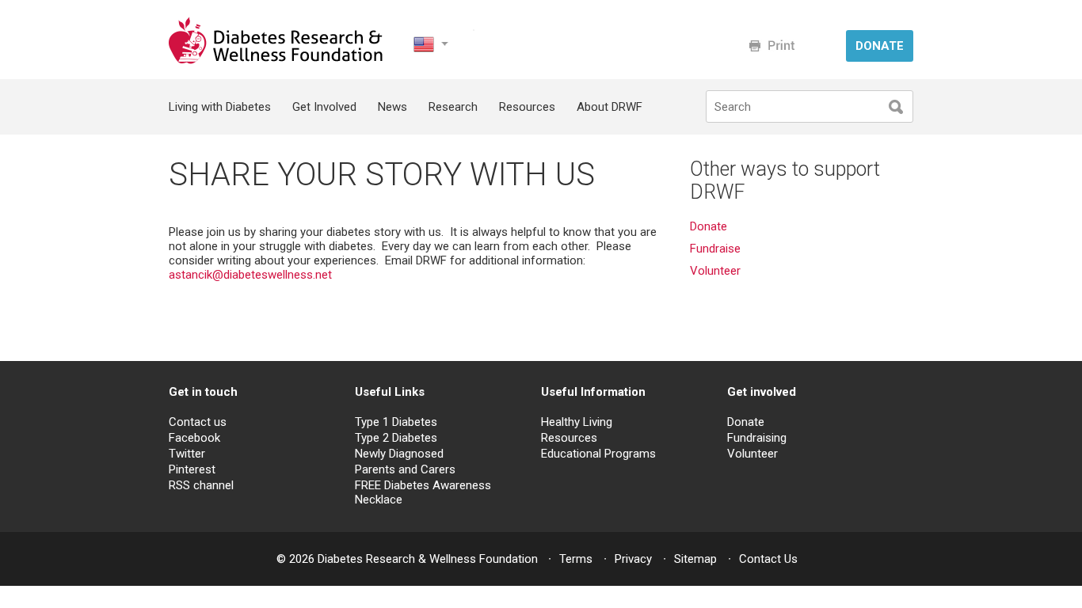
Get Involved (324, 107)
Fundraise (715, 248)
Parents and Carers (405, 469)
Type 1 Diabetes (396, 422)
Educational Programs (598, 453)
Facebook (194, 438)
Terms (575, 559)
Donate (708, 226)
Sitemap (695, 559)
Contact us (198, 422)
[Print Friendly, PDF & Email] (771, 45)
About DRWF (609, 107)
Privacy (633, 559)
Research (453, 107)
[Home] (277, 60)
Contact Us (768, 559)
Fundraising (757, 438)
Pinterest (192, 469)
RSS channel (201, 485)
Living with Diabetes (220, 107)
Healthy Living (576, 422)
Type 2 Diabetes (396, 438)
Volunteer (717, 271)
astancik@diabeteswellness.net (250, 275)
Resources (527, 107)
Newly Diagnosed (399, 453)
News (392, 107)
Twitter (187, 453)
